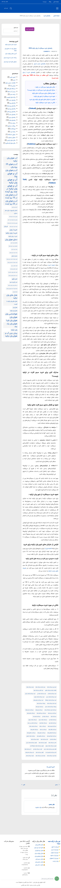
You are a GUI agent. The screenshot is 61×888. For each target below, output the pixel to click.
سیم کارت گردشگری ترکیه (51, 733)
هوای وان (13, 317)
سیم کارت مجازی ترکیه (41, 733)
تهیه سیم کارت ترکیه (30, 687)
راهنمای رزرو (12, 103)
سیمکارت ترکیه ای (53, 739)
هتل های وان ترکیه (11, 297)
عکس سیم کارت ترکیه (52, 742)
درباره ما (45, 2)
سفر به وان (14, 256)
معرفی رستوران (11, 138)
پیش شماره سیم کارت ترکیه (40, 687)
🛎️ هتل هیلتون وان (40, 856)
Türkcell (32, 108)
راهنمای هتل (12, 120)
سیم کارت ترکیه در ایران (43, 719)
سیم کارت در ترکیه (42, 726)
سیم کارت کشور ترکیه (34, 729)
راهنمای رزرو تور (11, 109)
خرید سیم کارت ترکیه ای (52, 693)
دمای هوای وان (11, 239)
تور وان (6, 226)
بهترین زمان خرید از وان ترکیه (12, 223)
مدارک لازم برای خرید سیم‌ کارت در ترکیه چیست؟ (41, 90)
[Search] (5, 31)
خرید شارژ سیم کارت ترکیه (51, 703)
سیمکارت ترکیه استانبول (31, 736)
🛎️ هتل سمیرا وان (40, 859)
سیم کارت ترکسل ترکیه (31, 713)
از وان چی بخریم (14, 207)
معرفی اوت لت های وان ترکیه (11, 50)
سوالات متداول (11, 126)
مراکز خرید (12, 132)
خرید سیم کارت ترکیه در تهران (39, 697)
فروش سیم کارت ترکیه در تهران (51, 746)
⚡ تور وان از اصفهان (55, 858)
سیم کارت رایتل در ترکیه (33, 726)
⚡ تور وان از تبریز (55, 850)
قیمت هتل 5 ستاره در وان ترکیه (12, 259)
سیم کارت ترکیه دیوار (52, 723)
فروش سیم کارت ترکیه (43, 742)
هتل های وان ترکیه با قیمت (12, 302)
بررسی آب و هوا (11, 92)
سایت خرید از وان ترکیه (13, 252)
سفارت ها (13, 123)
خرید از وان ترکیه (11, 233)
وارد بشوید (38, 807)
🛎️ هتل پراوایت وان (40, 853)
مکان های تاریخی (11, 140)
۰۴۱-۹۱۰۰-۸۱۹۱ (5, 2)
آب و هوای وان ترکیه (12, 181)
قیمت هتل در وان (14, 265)
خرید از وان (13, 229)
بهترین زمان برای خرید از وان (12, 220)
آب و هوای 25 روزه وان (11, 166)
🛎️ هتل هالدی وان (40, 845)
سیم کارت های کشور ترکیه (51, 736)
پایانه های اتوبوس (11, 97)
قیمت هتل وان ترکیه (13, 269)
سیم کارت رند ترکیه (43, 729)
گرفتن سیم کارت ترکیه (39, 752)
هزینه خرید (51, 265)
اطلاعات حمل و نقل (10, 83)
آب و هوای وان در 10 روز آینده (11, 196)
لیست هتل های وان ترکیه (13, 275)
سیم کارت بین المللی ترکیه (41, 713)
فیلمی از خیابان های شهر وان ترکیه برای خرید (42, 99)
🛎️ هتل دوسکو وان (40, 851)
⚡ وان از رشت (56, 861)
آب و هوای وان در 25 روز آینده (11, 202)
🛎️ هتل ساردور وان (40, 862)
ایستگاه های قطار (11, 89)
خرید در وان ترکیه (12, 236)
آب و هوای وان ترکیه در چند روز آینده (11, 189)
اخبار (14, 80)
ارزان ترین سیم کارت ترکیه (51, 687)
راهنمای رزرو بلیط (11, 106)
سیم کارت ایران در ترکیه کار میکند (50, 710)
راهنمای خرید (47, 16)
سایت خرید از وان (14, 249)
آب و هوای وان (11, 170)
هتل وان (15, 307)
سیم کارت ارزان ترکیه (39, 706)
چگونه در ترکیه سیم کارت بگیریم (50, 690)
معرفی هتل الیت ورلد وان (10, 62)
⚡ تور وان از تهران (55, 853)
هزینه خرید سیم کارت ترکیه (40, 755)
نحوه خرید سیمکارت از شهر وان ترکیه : (44, 96)
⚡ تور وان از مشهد (55, 856)
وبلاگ (50, 2)
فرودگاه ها (12, 129)
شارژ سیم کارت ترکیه (44, 739)
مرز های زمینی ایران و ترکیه (12, 285)
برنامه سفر (12, 94)
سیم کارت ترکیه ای (45, 716)
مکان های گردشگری (10, 143)
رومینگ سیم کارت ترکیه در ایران (50, 706)
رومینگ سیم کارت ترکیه (41, 703)
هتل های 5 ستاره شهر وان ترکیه (12, 288)
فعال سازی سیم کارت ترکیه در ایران (50, 749)
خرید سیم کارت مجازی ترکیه (38, 700)
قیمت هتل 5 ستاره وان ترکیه (12, 262)
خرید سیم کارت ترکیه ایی (41, 693)
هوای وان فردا (11, 320)
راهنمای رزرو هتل (11, 112)
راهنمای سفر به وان (39, 64)
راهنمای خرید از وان (29, 72)
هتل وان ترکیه (13, 311)
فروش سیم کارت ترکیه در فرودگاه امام (37, 746)
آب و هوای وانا (12, 175)
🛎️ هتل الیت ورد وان (39, 848)
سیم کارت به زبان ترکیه (29, 710)
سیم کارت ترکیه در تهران (32, 719)
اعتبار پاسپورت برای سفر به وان (11, 211)
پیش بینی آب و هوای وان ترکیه (11, 335)
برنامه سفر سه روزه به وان (10, 58)
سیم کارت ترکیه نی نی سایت (32, 723)
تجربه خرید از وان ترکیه (13, 226)
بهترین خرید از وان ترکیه (13, 216)
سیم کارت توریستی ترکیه (52, 726)
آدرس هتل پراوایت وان (11, 54)
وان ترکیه (14, 330)
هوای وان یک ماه (12, 325)
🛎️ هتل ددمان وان (40, 865)
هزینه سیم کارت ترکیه (30, 755)
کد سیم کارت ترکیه (28, 749)
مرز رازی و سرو (13, 282)
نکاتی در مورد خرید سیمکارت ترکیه (45, 103)
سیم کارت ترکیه (53, 716)
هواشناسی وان (11, 314)
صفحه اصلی (56, 2)
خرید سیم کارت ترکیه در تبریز (51, 697)
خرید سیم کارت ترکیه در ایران (30, 693)
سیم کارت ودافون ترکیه (41, 736)
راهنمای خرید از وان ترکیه (13, 246)
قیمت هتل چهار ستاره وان (12, 272)
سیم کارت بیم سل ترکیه (52, 713)
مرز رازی (14, 279)
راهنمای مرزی (12, 117)
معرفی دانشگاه (11, 135)
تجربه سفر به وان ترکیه (11, 45)
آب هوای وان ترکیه (12, 159)
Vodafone (31, 144)
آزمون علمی (12, 77)
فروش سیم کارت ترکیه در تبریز (31, 742)
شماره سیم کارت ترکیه (35, 739)
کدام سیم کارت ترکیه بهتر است (50, 752)
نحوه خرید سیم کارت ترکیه (51, 755)
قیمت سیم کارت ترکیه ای (37, 749)
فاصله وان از (48, 548)
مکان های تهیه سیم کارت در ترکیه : (45, 87)
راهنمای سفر (12, 115)
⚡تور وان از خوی (56, 847)
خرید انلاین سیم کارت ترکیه (38, 690)
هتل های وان (15, 292)
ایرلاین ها (13, 86)
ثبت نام (6, 8)
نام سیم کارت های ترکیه (29, 752)
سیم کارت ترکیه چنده (36, 716)
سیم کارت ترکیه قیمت (43, 723)
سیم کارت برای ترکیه (39, 710)
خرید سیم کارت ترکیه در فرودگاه (50, 700)
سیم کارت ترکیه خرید (52, 719)
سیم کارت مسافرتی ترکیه (31, 733)
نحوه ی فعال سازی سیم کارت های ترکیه (43, 93)
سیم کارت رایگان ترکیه (52, 729)
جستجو (16, 27)
